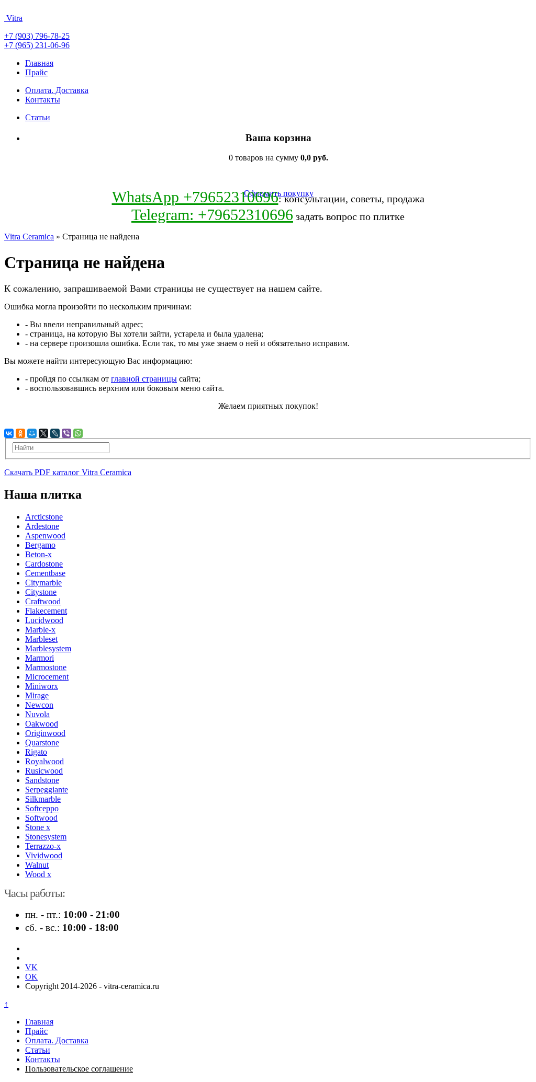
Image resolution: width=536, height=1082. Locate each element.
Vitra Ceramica (29, 236)
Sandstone (42, 780)
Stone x (37, 827)
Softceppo (42, 808)
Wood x (38, 874)
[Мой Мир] (32, 433)
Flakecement (46, 610)
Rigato (36, 751)
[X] (43, 433)
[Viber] (66, 433)
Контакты (42, 99)
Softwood (41, 817)
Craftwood (43, 601)
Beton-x (38, 554)
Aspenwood (45, 535)
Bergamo (40, 544)
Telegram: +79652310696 (212, 214)
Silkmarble (43, 799)
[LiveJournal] (55, 433)
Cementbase (45, 573)
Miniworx (41, 686)
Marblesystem (48, 648)
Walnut (37, 864)
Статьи (37, 117)
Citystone (41, 592)
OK (31, 976)
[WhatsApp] (78, 433)
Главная (39, 63)
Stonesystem (45, 836)
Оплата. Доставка (56, 90)
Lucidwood (44, 620)
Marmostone (45, 667)
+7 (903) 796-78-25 (37, 35)
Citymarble (43, 582)
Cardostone (44, 563)
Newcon (39, 704)
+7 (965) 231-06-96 (37, 45)
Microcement (47, 676)
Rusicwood (44, 770)
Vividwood (43, 855)
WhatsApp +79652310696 (195, 196)
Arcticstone (44, 516)
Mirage (37, 695)
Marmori (39, 657)
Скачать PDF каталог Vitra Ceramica (67, 472)
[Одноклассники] (20, 433)
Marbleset (41, 639)
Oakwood (41, 723)
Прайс (36, 72)
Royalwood (44, 761)
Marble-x (40, 629)
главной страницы (144, 378)
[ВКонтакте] (9, 433)
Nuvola (37, 714)
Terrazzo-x (43, 846)
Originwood (45, 733)
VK (31, 967)
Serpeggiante (46, 789)
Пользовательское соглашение (79, 1068)
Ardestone (42, 526)
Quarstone (42, 742)
